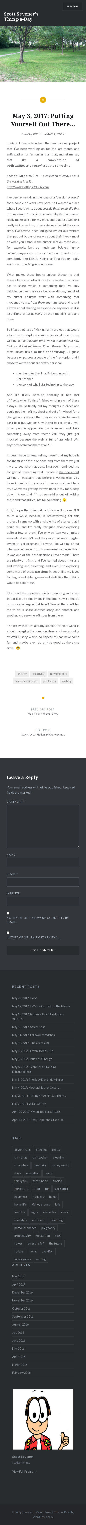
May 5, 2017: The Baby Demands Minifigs (38, 1079)
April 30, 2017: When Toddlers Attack (36, 1111)
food (36, 1188)
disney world (60, 1165)
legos (34, 1212)
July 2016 (18, 1332)
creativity (38, 673)
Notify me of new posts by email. (34, 937)
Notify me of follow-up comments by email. (38, 920)
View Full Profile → (24, 1471)
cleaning (58, 1157)
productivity (22, 1235)
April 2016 (18, 1356)
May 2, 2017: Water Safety (29, 1103)
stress (18, 1243)
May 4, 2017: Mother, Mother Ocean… (36, 1087)
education (32, 1173)
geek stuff (61, 1188)
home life (20, 1204)
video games (22, 1259)
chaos (56, 1149)
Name (12, 854)
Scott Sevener (22, 1456)
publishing (49, 681)
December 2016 (22, 1292)
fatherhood (40, 1181)
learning (19, 1212)
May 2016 (18, 1348)
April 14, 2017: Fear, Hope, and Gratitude (38, 1120)
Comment (16, 801)
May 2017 (18, 1276)
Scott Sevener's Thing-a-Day (21, 16)
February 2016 (21, 1372)
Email (12, 873)
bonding (41, 1149)
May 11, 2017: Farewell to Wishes (33, 1035)
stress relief (36, 1243)
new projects (58, 673)
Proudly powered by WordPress (32, 1512)
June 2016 (18, 1340)
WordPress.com (43, 1516)
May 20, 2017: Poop (24, 998)
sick (57, 1235)
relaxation (43, 1235)
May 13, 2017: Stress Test (28, 1027)
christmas (20, 1157)
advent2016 (22, 1149)
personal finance (25, 1228)
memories (49, 1212)
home (52, 1196)
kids (57, 1204)
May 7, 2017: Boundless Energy (32, 1059)
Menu (74, 6)
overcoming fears (26, 681)
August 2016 (20, 1324)
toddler (19, 1251)
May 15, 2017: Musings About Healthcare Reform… (38, 1016)
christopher (40, 1157)
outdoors (38, 1220)
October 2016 (21, 1308)
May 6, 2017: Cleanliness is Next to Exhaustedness (34, 1069)
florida (57, 1181)
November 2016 (22, 1300)
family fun (21, 1181)
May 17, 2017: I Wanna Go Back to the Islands (41, 1006)
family (49, 1173)
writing (66, 681)
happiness (21, 1196)
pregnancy (48, 1228)
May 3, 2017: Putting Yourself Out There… (39, 1095)
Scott (37, 134)
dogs (17, 1173)
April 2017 (18, 1284)
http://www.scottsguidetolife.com (28, 187)
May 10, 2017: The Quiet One (31, 1042)
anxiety (22, 673)
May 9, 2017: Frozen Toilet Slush (32, 1051)
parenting (56, 1220)
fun (47, 1188)
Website (13, 893)
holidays (38, 1196)
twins (33, 1251)
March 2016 (19, 1364)
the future (55, 1243)
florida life (21, 1188)
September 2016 (22, 1316)
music (65, 1212)
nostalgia (20, 1220)
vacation (47, 1251)
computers (21, 1165)
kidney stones (41, 1204)
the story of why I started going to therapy (45, 384)
